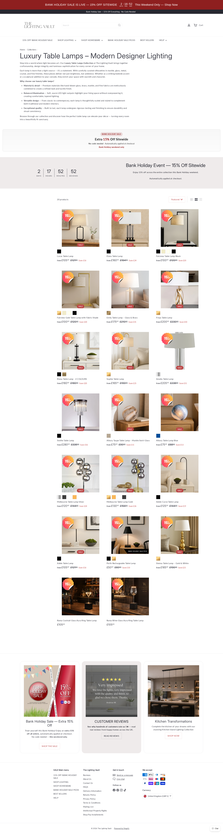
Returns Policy (89, 795)
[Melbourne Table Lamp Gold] (130, 480)
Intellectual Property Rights (95, 810)
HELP (162, 40)
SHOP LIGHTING (66, 40)
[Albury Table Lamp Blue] (179, 419)
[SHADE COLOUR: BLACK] (174, 251)
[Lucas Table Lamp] (80, 234)
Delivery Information (92, 791)
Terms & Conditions (91, 803)
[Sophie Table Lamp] (130, 357)
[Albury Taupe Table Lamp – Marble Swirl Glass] (130, 419)
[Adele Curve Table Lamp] (179, 480)
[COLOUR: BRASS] (109, 313)
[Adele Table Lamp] (80, 541)
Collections (31, 50)
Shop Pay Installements (93, 814)
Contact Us (88, 783)
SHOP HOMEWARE (91, 40)
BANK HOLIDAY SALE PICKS (121, 40)
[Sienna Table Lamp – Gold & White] (179, 541)
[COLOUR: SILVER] (158, 374)
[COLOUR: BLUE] (158, 436)
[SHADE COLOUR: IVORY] (168, 251)
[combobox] (91, 25)
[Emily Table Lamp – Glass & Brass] (130, 296)
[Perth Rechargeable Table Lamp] (130, 541)
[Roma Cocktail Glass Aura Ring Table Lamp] (80, 601)
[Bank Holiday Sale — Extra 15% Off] (49, 691)
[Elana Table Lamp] (130, 234)
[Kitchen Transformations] (173, 691)
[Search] (119, 25)
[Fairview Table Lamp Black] (179, 234)
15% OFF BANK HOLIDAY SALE (37, 40)
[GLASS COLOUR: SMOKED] (64, 497)
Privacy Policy (89, 799)
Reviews (87, 775)
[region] (111, 5)
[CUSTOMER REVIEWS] (111, 691)
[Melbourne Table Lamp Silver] (80, 480)
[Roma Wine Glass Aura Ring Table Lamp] (130, 601)
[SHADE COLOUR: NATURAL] (163, 251)
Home (22, 50)
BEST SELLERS (147, 40)
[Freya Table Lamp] (179, 296)
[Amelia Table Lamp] (179, 357)
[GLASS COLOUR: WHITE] (69, 497)
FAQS (85, 787)
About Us (87, 779)
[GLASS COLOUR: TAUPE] (109, 436)
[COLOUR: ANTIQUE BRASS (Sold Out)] (64, 374)
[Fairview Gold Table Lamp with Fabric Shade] (80, 296)
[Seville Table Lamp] (80, 419)
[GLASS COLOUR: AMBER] (75, 497)
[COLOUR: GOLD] (59, 313)
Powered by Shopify (121, 828)
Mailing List (88, 807)
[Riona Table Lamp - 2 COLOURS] (80, 357)
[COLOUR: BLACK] (59, 251)
